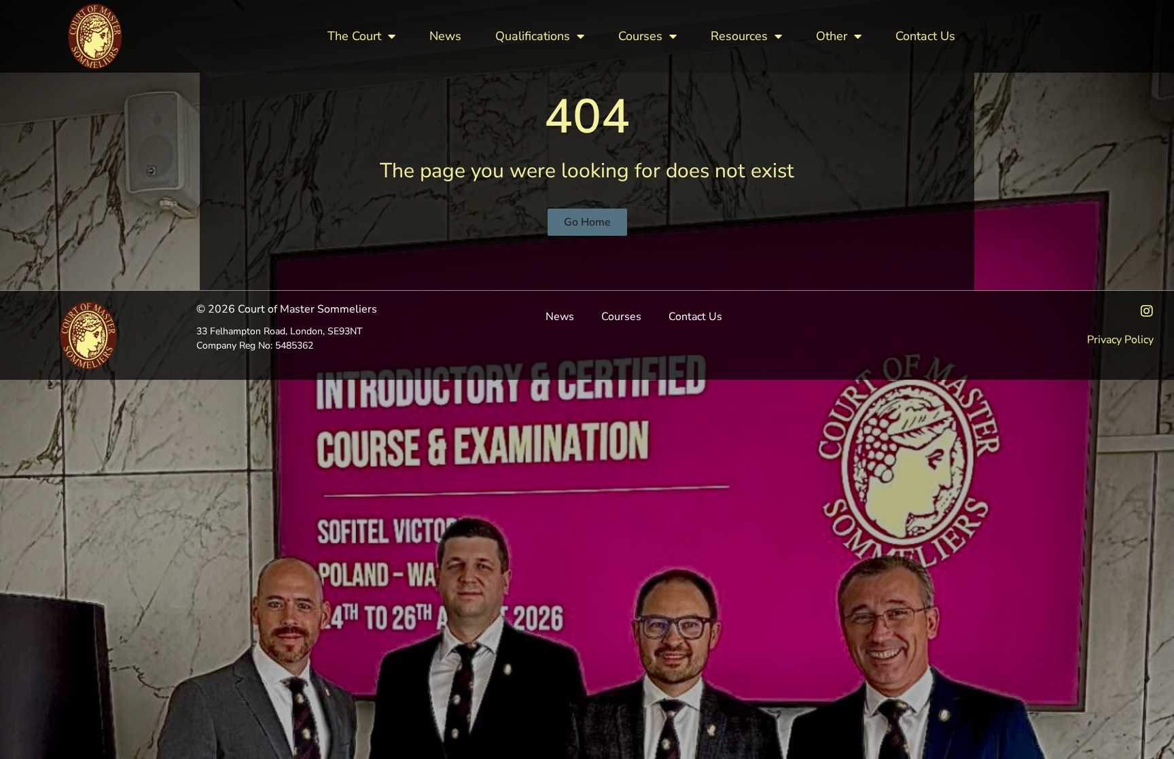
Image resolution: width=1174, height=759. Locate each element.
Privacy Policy (1120, 339)
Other (831, 36)
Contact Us (925, 36)
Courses (640, 36)
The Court (354, 36)
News (445, 36)
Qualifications (532, 36)
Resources (739, 36)
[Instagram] (1147, 311)
